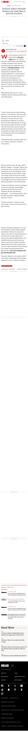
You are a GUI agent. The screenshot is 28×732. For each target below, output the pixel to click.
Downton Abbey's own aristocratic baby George (12, 641)
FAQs (16, 673)
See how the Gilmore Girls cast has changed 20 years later (16, 601)
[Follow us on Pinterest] (17, 690)
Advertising (4, 676)
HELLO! (7, 40)
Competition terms (6, 714)
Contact (3, 680)
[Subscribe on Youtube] (4, 690)
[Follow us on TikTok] (23, 686)
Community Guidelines (7, 702)
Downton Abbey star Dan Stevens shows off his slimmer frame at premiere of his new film (13, 648)
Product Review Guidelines (15, 726)
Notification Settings (17, 710)
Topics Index (18, 680)
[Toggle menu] (2, 1)
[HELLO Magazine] (6, 2)
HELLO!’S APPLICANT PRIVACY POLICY (11, 722)
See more (3, 589)
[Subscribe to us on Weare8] (23, 690)
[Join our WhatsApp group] (4, 693)
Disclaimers (4, 698)
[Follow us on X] (17, 686)
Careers (3, 726)
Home (9, 5)
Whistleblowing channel (8, 706)
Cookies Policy (14, 698)
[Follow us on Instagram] (4, 686)
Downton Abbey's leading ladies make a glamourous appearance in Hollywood (12, 634)
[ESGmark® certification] (11, 665)
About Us (3, 673)
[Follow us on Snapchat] (11, 690)
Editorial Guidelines (7, 718)
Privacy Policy (5, 710)
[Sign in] (24, 1)
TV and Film (16, 5)
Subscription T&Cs (20, 676)
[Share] (25, 46)
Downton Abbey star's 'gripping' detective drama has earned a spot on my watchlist (17, 609)
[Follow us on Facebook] (11, 686)
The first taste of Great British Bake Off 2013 (13, 656)
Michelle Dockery (13, 67)
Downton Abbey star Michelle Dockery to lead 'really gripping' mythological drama (17, 594)
